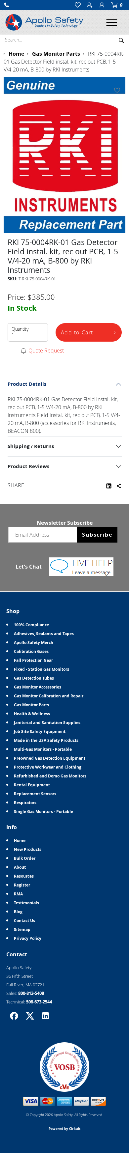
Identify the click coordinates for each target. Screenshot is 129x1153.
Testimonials (26, 903)
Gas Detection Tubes (34, 678)
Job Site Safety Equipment (39, 731)
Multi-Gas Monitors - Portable (43, 749)
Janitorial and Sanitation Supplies (47, 722)
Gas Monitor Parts (31, 705)
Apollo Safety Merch (33, 642)
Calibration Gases (31, 651)
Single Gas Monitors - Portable (43, 811)
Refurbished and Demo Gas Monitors (50, 776)
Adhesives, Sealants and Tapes (44, 633)
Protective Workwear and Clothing (47, 767)
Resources (24, 876)
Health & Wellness (32, 714)
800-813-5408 (31, 993)
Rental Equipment (32, 785)
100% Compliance (31, 625)
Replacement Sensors (35, 794)
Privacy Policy (27, 938)
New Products (27, 849)
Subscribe (97, 534)
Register (22, 885)
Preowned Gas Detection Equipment (49, 758)
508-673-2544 (39, 1002)
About (20, 867)
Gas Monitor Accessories (37, 687)
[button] (7, 5)
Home (19, 840)
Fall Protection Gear (33, 660)
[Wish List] (118, 90)
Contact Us (24, 920)
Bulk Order (24, 858)
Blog (18, 911)
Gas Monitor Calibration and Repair (48, 696)
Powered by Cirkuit (64, 1128)
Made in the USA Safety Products (46, 740)
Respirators (25, 802)
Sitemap (22, 929)
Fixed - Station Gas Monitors (41, 669)
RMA (18, 894)
